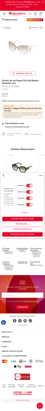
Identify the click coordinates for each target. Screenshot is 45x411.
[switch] (29, 192)
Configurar (25, 212)
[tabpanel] (22, 172)
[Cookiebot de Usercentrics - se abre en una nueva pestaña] (33, 175)
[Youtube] (19, 320)
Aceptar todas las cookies (22, 219)
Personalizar (21, 224)
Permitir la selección (22, 229)
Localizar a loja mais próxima (14, 356)
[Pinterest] (25, 320)
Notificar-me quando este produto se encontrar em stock (20, 100)
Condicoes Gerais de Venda (31, 386)
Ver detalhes (15, 86)
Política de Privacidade (31, 301)
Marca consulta (35, 20)
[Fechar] (43, 2)
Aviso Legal (3, 386)
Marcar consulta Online (12, 351)
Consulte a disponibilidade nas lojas (17, 126)
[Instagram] (30, 320)
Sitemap (40, 386)
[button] (30, 13)
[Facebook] (14, 320)
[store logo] (17, 14)
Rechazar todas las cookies (22, 234)
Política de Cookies (21, 386)
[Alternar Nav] (4, 13)
